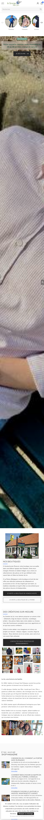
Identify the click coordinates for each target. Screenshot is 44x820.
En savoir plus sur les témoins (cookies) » (22, 816)
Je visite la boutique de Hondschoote (22, 593)
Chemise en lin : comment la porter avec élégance (26, 759)
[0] (41, 3)
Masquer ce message (26, 814)
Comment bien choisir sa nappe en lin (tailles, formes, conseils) (26, 776)
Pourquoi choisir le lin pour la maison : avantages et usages (25, 792)
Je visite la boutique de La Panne (22, 600)
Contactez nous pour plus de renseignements (22, 642)
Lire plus (14, 771)
